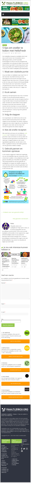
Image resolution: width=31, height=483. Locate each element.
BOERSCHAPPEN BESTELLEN (15, 397)
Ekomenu (14, 462)
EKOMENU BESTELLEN (15, 370)
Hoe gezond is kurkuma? (21, 218)
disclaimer (3, 431)
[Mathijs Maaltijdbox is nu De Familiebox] (15, 253)
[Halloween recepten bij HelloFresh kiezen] (25, 253)
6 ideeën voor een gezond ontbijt (12, 212)
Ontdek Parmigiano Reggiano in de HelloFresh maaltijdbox (6, 262)
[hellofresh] (15, 7)
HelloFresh (14, 459)
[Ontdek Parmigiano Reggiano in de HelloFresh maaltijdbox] (6, 253)
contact (24, 431)
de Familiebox (15, 463)
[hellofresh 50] (15, 22)
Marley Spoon (15, 460)
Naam (3, 304)
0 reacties (19, 53)
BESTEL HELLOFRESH (15, 341)
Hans (13, 53)
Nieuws (4, 45)
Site (2, 319)
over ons (22, 429)
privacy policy (10, 431)
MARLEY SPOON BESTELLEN (15, 356)
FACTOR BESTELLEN (15, 383)
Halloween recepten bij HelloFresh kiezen (25, 261)
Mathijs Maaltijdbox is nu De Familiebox (15, 261)
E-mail (3, 312)
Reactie (3, 283)
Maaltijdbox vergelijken (6, 414)
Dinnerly (14, 464)
